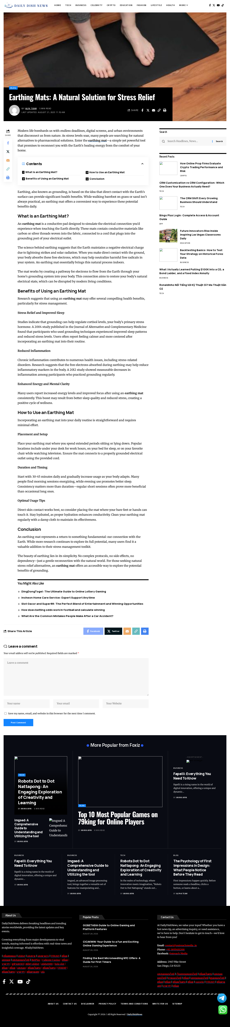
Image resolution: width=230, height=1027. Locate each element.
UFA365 (55, 956)
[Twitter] (214, 5)
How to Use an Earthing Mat (107, 172)
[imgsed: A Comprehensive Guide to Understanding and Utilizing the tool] (58, 827)
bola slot (59, 964)
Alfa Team (31, 108)
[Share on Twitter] (147, 110)
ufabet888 (47, 964)
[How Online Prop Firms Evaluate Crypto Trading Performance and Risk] (168, 168)
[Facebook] (210, 5)
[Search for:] (188, 141)
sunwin (199, 982)
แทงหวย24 (43, 956)
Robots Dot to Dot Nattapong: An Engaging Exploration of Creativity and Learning (40, 791)
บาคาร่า (6, 964)
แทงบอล (6, 960)
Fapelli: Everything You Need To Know (192, 776)
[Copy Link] (159, 110)
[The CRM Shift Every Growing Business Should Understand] (168, 203)
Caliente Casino (51, 960)
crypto (183, 175)
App (161, 223)
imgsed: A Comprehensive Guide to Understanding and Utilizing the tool (87, 868)
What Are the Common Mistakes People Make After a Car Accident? (67, 616)
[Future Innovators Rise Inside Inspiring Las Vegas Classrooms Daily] (168, 235)
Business (184, 262)
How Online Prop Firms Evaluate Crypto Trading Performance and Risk (201, 167)
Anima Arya (26, 808)
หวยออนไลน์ (174, 978)
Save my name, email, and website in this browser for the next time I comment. (51, 713)
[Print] (164, 110)
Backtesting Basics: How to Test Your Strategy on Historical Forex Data (201, 253)
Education (185, 243)
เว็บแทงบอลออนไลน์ (186, 974)
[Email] (153, 110)
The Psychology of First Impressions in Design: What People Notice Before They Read (192, 868)
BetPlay (35, 960)
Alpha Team (182, 893)
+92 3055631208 (175, 949)
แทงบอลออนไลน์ (20, 960)
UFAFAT (62, 968)
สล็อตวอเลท (33, 971)
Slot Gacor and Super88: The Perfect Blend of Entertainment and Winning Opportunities (82, 604)
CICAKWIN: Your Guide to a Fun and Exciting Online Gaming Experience (111, 943)
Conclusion (96, 178)
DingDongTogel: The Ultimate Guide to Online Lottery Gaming (63, 591)
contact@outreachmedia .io (181, 945)
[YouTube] (218, 5)
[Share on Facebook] (142, 110)
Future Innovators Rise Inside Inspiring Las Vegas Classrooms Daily (200, 234)
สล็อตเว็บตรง (34, 968)
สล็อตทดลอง (9, 956)
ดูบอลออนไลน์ (217, 978)
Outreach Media (178, 953)
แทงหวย (31, 956)
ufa (43, 971)
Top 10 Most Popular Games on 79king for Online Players (118, 817)
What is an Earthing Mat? (41, 172)
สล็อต (64, 956)
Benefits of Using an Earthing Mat (47, 178)
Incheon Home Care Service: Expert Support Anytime (58, 597)
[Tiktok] (223, 5)
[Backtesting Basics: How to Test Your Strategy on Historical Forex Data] (168, 255)
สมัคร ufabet (32, 964)
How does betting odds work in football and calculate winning (63, 610)
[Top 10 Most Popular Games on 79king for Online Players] (120, 781)
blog (13, 87)
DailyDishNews (134, 1014)
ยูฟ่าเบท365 (18, 964)
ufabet (21, 956)
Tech (161, 191)
